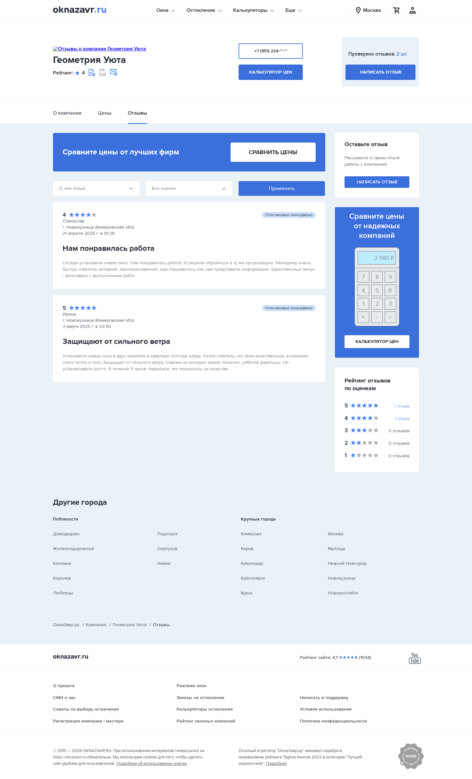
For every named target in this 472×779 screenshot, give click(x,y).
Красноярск (253, 578)
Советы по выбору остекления (86, 709)
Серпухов (167, 548)
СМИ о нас (64, 697)
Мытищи (336, 548)
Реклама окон (191, 685)
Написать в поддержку (324, 697)
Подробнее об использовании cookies (151, 763)
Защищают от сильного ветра (116, 341)
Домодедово (66, 534)
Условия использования (326, 709)
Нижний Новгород (347, 563)
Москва (335, 534)
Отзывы (137, 113)
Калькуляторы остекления (205, 709)
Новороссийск (343, 593)
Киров (247, 548)
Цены (104, 113)
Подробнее (276, 763)
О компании (67, 113)
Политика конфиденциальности (333, 721)
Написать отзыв (380, 72)
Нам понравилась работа (108, 248)
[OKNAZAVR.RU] (79, 10)
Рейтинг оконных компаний (206, 721)
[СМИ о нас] (411, 767)
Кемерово (251, 534)
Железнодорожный (73, 548)
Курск (246, 593)
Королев (62, 578)
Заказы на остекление (200, 697)
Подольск (167, 534)
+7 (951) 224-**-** (270, 51)
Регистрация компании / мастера (88, 721)
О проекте (64, 685)
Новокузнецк (341, 578)
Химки (163, 563)
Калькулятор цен (270, 72)
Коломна (62, 563)
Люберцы (63, 593)
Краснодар (252, 563)
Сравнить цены (273, 152)
